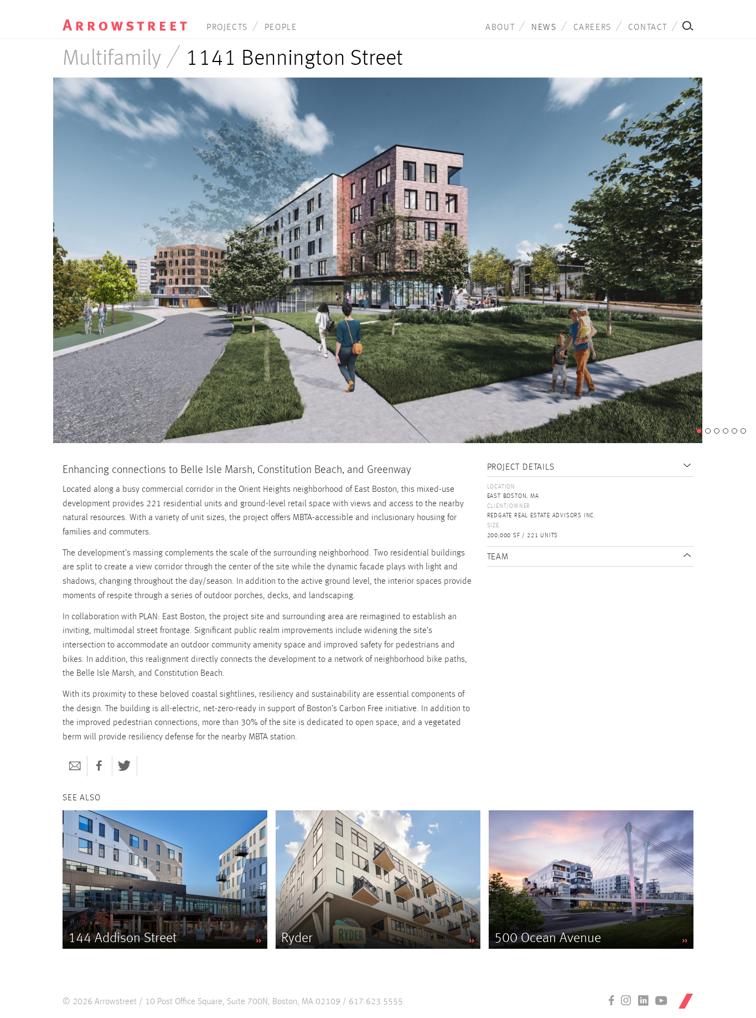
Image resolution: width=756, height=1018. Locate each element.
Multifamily (112, 59)
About (500, 27)
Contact (647, 27)
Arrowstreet (125, 17)
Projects (227, 27)
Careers (592, 27)
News (543, 27)
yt (661, 1000)
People (281, 27)
